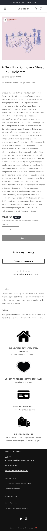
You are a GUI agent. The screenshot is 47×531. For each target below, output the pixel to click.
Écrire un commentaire (23, 261)
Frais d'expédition (15, 220)
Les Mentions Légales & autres (16, 508)
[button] (4, 8)
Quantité (5, 224)
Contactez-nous (11, 503)
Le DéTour (18, 528)
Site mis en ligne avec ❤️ (29, 528)
